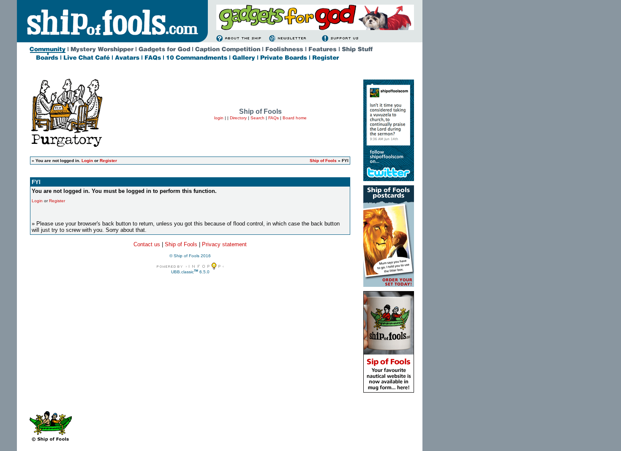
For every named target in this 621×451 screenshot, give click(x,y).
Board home (295, 118)
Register (108, 160)
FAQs (273, 118)
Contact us (146, 244)
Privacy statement (224, 244)
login (218, 118)
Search (257, 118)
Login (87, 160)
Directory (238, 118)
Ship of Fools (323, 160)
